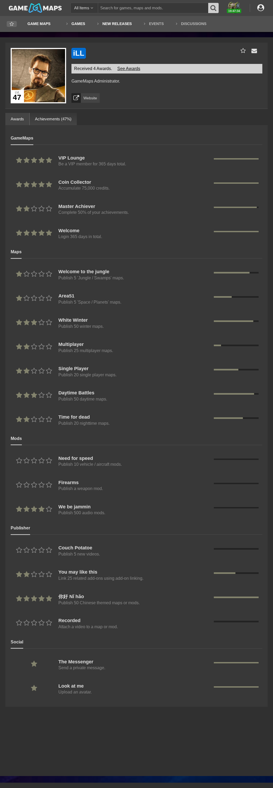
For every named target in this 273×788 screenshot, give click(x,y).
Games (78, 24)
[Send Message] (253, 51)
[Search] (213, 8)
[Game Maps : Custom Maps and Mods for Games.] (35, 8)
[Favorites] (12, 24)
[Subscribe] (241, 51)
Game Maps (38, 24)
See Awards (128, 68)
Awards (17, 119)
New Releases (117, 24)
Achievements (53, 119)
